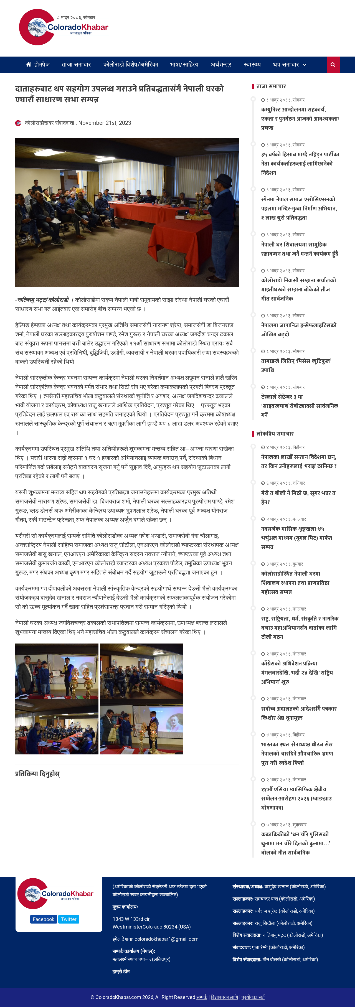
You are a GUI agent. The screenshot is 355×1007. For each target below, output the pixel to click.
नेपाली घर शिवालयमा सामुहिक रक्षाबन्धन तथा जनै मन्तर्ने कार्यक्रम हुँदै (299, 249)
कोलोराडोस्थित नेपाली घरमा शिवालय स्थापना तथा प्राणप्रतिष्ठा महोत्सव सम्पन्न (295, 583)
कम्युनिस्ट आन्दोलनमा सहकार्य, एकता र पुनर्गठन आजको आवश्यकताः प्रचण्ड (300, 119)
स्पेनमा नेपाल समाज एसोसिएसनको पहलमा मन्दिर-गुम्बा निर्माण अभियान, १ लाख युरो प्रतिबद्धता (299, 209)
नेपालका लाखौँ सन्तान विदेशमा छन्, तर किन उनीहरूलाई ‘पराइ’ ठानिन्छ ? (299, 461)
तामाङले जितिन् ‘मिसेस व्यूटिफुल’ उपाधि (296, 366)
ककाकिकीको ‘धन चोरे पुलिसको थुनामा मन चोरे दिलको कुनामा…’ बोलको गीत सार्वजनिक (295, 844)
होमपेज (41, 64)
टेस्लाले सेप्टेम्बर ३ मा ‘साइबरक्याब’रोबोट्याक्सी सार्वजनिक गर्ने (299, 406)
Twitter (69, 919)
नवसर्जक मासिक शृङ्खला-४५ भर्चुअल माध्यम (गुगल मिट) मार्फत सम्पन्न (296, 538)
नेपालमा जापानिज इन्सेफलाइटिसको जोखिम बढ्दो (299, 330)
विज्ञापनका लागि (224, 997)
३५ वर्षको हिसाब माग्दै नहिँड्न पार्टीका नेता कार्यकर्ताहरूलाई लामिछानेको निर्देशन (300, 164)
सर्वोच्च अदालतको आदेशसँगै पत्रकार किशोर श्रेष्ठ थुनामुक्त (299, 713)
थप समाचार (286, 64)
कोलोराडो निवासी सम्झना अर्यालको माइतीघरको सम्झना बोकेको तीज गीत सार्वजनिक (298, 290)
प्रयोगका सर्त (253, 997)
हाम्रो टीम (121, 971)
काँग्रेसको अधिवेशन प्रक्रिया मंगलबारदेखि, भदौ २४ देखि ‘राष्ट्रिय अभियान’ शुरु (297, 673)
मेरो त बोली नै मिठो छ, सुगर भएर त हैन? (298, 498)
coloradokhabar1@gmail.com (167, 939)
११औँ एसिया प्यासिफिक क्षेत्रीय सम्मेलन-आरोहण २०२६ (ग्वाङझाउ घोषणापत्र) (296, 799)
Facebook (43, 919)
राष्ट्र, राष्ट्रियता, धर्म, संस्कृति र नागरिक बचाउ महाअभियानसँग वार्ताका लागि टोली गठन (300, 628)
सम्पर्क (201, 997)
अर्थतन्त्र (221, 64)
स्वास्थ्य (252, 64)
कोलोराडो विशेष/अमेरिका (130, 64)
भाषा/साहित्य (184, 64)
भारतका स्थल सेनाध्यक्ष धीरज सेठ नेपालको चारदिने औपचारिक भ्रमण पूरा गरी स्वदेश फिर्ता (297, 754)
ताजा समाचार (76, 64)
